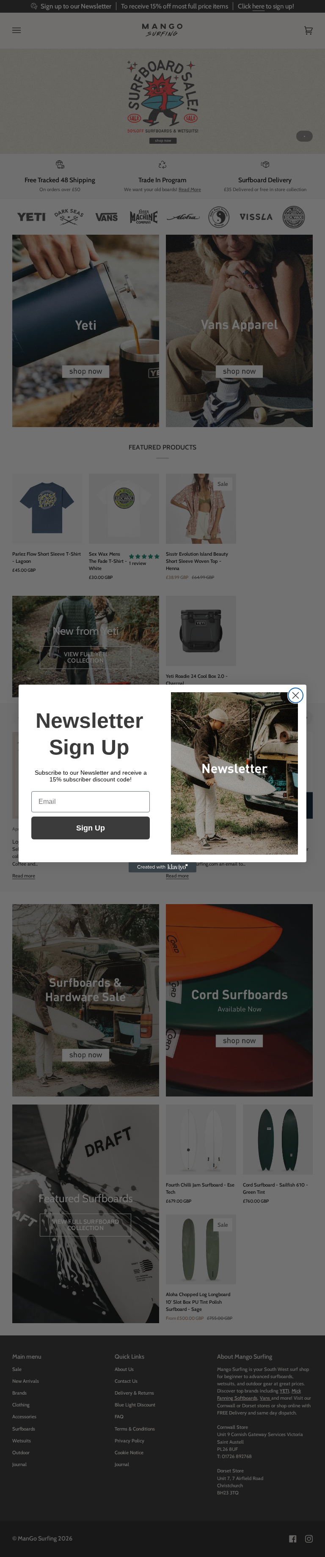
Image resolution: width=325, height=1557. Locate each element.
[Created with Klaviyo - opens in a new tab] (162, 867)
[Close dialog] (295, 695)
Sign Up (90, 828)
